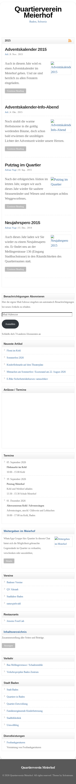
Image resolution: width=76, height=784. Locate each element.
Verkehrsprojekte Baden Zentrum (23, 672)
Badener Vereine (14, 582)
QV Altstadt (12, 589)
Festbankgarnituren (16, 742)
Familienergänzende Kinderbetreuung (25, 711)
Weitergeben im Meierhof (19, 531)
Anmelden (10, 324)
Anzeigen (8, 645)
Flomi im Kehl (14, 350)
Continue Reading (15, 91)
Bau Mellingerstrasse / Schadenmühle (25, 665)
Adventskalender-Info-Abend (32, 107)
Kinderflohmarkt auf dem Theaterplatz (25, 364)
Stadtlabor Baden (15, 596)
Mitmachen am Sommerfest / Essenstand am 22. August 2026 (36, 371)
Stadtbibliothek (14, 718)
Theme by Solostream (62, 775)
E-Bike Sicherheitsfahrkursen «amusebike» (27, 379)
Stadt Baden (12, 689)
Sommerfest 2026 (15, 357)
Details (9, 561)
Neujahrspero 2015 (22, 222)
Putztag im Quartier (23, 165)
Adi (6, 54)
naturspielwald (14, 603)
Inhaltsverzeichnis (15, 631)
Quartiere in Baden (16, 696)
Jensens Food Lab (15, 621)
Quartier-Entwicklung (17, 703)
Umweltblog (13, 725)
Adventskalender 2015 (26, 49)
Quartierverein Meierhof (38, 12)
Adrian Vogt (10, 170)
